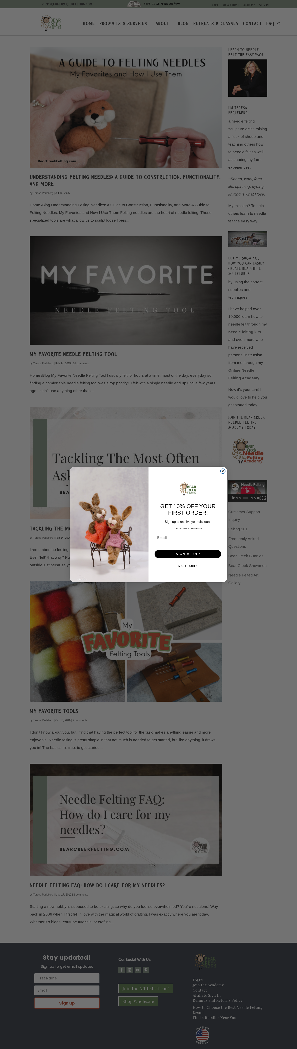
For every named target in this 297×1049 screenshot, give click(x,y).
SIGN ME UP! (188, 554)
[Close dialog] (222, 471)
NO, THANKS (188, 566)
